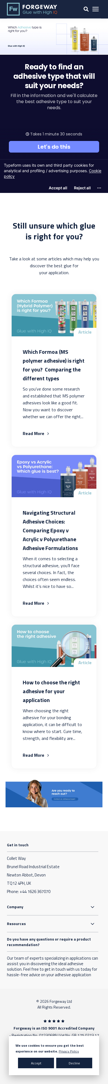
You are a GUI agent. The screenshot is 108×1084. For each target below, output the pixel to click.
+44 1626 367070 (35, 891)
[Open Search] (86, 9)
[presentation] (95, 9)
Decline (74, 1063)
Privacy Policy (69, 1051)
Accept (36, 1063)
